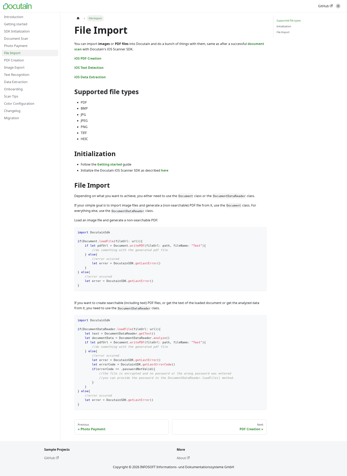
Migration (11, 118)
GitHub (323, 6)
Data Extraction (16, 82)
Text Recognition (16, 74)
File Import (12, 53)
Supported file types (289, 20)
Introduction (13, 17)
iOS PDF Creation (87, 58)
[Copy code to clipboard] (261, 232)
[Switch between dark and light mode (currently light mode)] (338, 6)
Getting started (15, 24)
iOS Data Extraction (90, 77)
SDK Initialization (17, 31)
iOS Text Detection (89, 67)
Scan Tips (11, 96)
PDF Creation (14, 60)
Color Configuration (19, 103)
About (181, 458)
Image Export (14, 67)
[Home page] (78, 18)
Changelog (12, 111)
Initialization (284, 26)
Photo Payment (16, 46)
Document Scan (16, 38)
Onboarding (13, 89)
